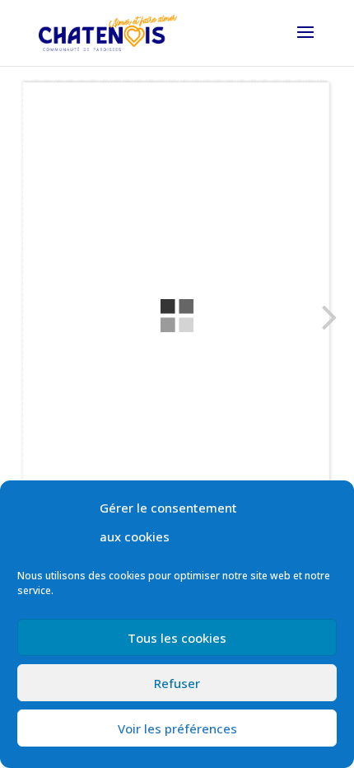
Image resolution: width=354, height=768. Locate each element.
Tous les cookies (177, 638)
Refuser (177, 683)
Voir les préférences (177, 728)
